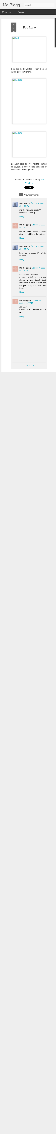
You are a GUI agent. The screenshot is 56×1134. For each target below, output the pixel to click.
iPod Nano (29, 27)
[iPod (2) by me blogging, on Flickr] (29, 133)
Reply (21, 216)
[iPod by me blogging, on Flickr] (29, 38)
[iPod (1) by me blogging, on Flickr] (29, 79)
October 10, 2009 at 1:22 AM (30, 301)
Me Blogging (25, 224)
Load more (29, 365)
